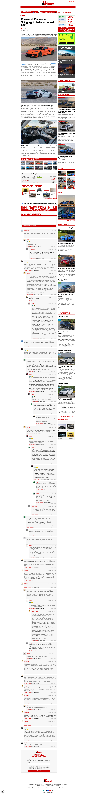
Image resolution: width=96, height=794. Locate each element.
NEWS (22, 6)
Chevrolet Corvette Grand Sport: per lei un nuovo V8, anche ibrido (66, 111)
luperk (25, 742)
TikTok (43, 790)
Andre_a (28, 537)
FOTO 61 (73, 396)
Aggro (28, 359)
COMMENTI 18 (65, 130)
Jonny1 (25, 686)
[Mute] (61, 91)
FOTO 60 (73, 363)
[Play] (66, 88)
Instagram (46, 790)
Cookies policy (40, 787)
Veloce (66, 48)
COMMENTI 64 (68, 292)
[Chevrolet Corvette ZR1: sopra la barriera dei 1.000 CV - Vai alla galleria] (62, 188)
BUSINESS (44, 6)
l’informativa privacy (43, 765)
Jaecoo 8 (60, 438)
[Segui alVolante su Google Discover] (39, 12)
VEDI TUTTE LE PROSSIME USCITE (68, 441)
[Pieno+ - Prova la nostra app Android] (62, 43)
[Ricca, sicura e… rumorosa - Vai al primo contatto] (66, 266)
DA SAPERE (39, 6)
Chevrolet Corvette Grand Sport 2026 (66, 205)
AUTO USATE (62, 6)
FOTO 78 (73, 329)
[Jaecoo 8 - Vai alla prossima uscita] (62, 437)
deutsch (30, 600)
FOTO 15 (73, 130)
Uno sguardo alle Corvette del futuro (66, 134)
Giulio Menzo (26, 727)
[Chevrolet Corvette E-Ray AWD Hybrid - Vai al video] (66, 213)
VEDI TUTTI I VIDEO (71, 220)
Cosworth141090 (35, 611)
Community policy (54, 787)
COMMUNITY (68, 6)
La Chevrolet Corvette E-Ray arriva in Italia (66, 157)
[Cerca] (71, 1)
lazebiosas (26, 695)
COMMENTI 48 (68, 396)
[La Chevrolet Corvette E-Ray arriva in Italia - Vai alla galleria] (71, 182)
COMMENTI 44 (68, 363)
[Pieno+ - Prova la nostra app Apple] (70, 43)
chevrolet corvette (25, 28)
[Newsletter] (69, 1)
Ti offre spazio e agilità (65, 399)
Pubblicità (32, 787)
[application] (66, 88)
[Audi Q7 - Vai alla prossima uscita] (62, 429)
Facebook (48, 790)
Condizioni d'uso (47, 787)
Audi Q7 (59, 430)
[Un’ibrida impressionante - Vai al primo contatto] (66, 241)
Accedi (23, 225)
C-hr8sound (26, 560)
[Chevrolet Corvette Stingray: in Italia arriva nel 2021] (39, 49)
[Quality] (73, 85)
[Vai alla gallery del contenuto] (23, 163)
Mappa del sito (66, 787)
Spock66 (26, 570)
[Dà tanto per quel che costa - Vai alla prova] (66, 364)
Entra (23, 180)
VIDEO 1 (69, 107)
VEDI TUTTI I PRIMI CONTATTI (69, 309)
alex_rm (28, 427)
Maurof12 (26, 583)
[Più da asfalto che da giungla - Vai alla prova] (66, 330)
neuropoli (28, 653)
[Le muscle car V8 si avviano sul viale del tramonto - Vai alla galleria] (71, 188)
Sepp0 (37, 415)
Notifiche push (60, 787)
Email (29, 762)
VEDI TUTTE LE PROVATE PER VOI (68, 416)
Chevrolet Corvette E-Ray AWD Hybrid (65, 217)
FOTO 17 (73, 107)
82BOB (25, 261)
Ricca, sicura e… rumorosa (66, 268)
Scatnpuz (26, 721)
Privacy (36, 787)
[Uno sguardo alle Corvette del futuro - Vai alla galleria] (62, 182)
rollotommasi (32, 249)
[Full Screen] (74, 91)
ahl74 (28, 239)
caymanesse (26, 675)
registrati (26, 180)
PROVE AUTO (33, 6)
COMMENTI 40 (65, 107)
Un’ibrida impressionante (65, 243)
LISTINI (58, 6)
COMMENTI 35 (68, 329)
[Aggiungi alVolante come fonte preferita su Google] (39, 204)
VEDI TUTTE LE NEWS (70, 165)
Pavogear (28, 273)
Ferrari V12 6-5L (27, 230)
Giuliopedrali (26, 661)
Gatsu (25, 348)
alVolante (48, 3)
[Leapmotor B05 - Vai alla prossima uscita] (70, 437)
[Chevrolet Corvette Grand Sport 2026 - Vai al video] (66, 201)
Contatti (28, 787)
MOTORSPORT (49, 6)
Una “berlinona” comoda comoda (65, 295)
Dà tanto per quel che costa (65, 367)
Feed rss (52, 790)
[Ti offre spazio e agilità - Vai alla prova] (66, 397)
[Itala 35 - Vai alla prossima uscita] (70, 429)
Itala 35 (68, 430)
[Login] (73, 1)
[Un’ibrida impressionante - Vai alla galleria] (71, 176)
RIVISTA (73, 6)
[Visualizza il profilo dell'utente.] (22, 230)
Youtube (50, 790)
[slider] (61, 87)
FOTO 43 (73, 292)
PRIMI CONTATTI (27, 6)
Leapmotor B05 (70, 438)
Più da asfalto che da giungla (64, 332)
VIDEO (55, 6)
